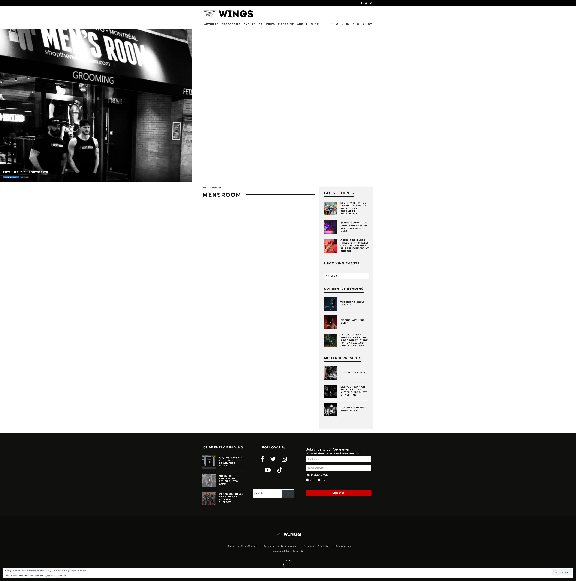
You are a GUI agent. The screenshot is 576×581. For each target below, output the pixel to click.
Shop (231, 546)
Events (250, 24)
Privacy (309, 546)
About (302, 24)
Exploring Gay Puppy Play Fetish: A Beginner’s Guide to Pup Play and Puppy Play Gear (354, 340)
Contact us (343, 546)
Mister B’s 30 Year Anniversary (353, 409)
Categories (231, 24)
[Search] (288, 494)
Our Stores (249, 546)
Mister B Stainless (353, 372)
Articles (211, 24)
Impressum (289, 546)
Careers (269, 546)
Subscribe (338, 493)
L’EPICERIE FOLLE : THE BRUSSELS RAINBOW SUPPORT (231, 498)
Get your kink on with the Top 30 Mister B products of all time (354, 390)
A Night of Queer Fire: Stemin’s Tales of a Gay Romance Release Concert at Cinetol (354, 245)
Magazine (286, 24)
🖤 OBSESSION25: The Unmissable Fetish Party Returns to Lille (354, 226)
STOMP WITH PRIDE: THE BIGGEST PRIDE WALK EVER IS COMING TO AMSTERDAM (353, 208)
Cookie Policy (60, 576)
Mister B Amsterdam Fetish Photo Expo (228, 479)
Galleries (266, 24)
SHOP (314, 24)
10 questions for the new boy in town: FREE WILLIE (231, 461)
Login (325, 546)
